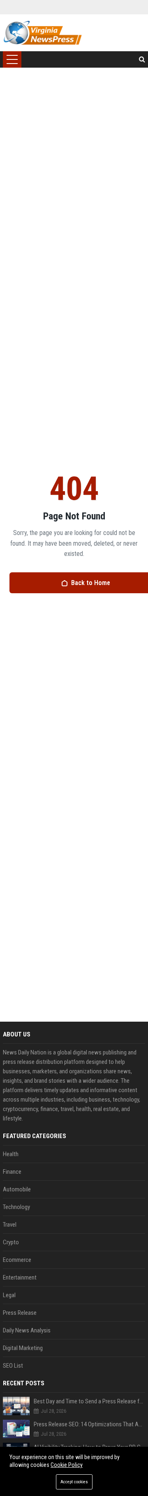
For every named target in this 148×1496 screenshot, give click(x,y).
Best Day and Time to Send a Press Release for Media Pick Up (89, 1401)
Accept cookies (74, 1482)
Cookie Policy (67, 1465)
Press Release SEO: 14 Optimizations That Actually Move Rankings (89, 1424)
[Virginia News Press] (42, 32)
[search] (142, 59)
